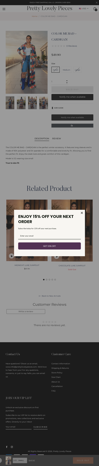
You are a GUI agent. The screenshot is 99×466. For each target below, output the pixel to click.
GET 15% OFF (49, 246)
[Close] (82, 213)
